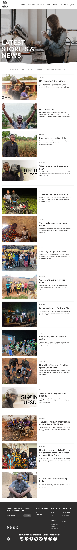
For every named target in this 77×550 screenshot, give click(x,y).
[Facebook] (8, 527)
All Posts (4, 70)
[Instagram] (11, 527)
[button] (72, 70)
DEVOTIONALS (13, 70)
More (65, 70)
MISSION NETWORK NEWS (53, 70)
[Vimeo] (14, 527)
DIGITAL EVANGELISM (27, 70)
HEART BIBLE (39, 70)
